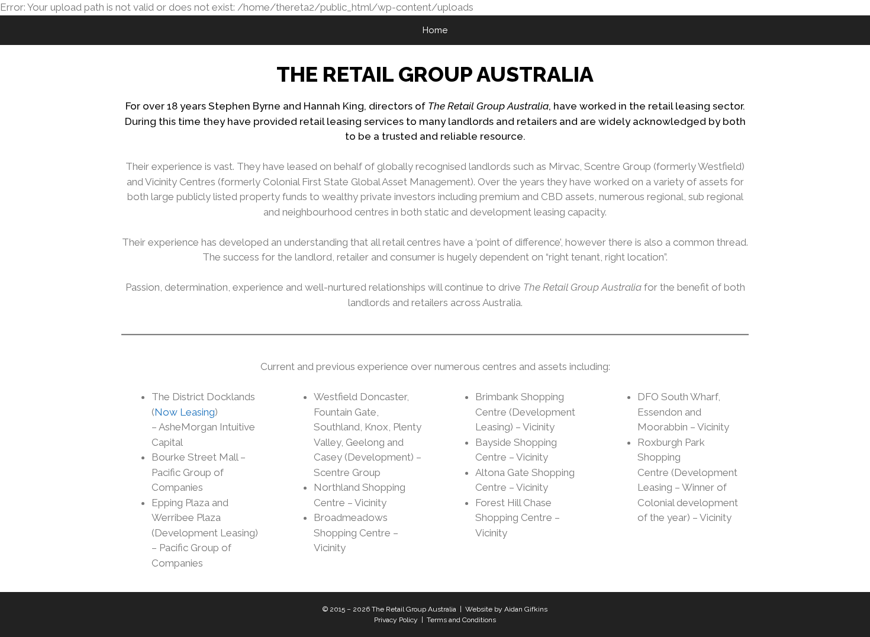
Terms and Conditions (461, 620)
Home (435, 30)
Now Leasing (184, 412)
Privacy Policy (396, 620)
